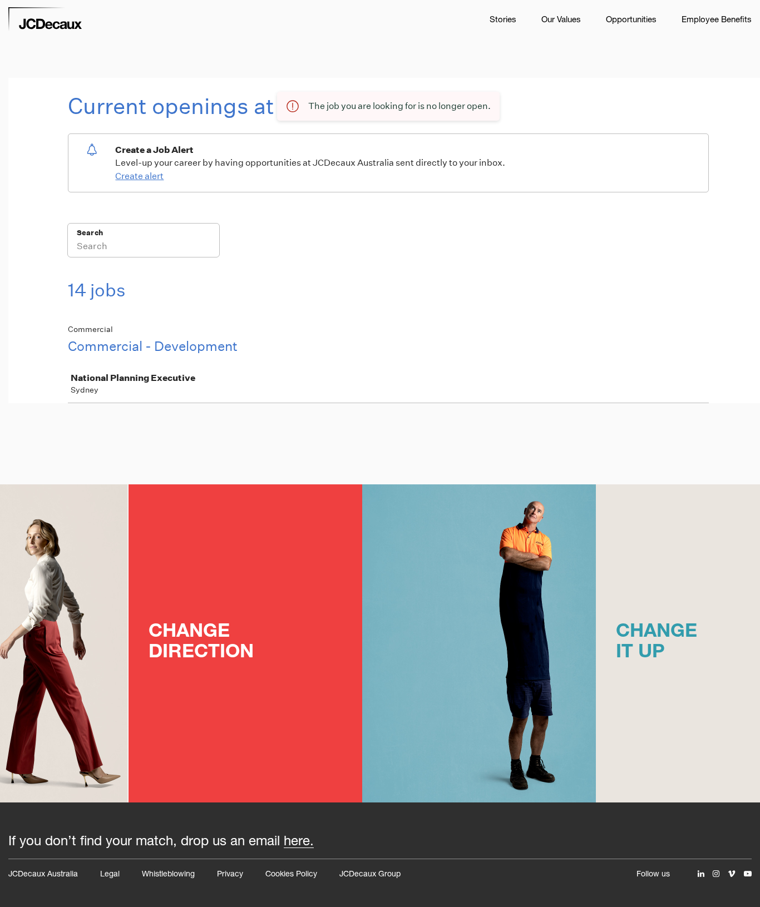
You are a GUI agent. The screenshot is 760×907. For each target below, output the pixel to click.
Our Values (561, 19)
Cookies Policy (291, 873)
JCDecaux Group (370, 873)
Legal (110, 873)
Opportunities (631, 19)
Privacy (230, 873)
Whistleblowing (168, 873)
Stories (503, 19)
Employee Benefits (717, 19)
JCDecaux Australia (43, 873)
